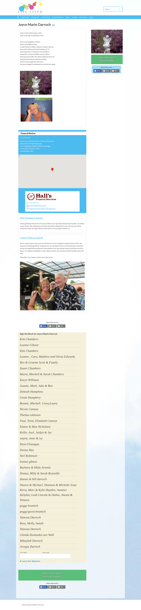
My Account (83, 17)
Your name (23, 552)
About (68, 17)
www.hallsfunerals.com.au (37, 206)
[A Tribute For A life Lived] (30, 8)
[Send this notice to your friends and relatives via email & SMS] (52, 326)
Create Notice (45, 17)
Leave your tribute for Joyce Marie (52, 575)
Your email (45, 552)
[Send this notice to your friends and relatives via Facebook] (43, 326)
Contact (74, 17)
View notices (25, 17)
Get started (35, 17)
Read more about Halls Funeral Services (43, 209)
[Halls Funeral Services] (42, 197)
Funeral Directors (58, 17)
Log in (91, 17)
